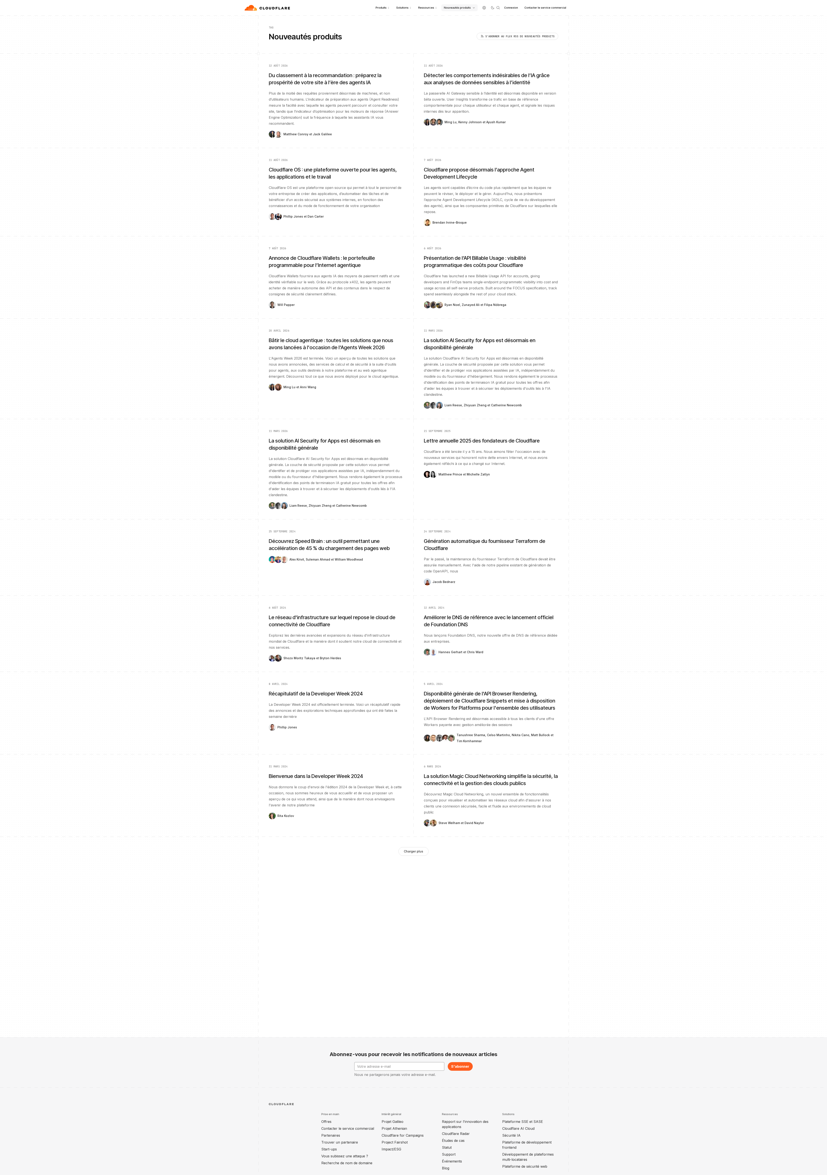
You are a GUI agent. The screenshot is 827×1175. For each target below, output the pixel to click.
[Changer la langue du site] (484, 8)
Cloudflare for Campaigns (403, 1135)
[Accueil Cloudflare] (268, 8)
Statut (447, 1147)
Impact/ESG (391, 1149)
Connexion (511, 7)
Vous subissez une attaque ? (344, 1156)
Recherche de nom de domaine (346, 1163)
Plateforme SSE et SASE (522, 1121)
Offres (326, 1121)
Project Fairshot (395, 1142)
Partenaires (330, 1135)
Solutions (402, 7)
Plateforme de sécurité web (524, 1166)
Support (448, 1154)
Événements (452, 1161)
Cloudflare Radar (456, 1133)
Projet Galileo (392, 1121)
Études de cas (453, 1140)
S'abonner (460, 1066)
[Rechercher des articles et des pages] (498, 7)
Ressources (426, 7)
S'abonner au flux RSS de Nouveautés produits (520, 36)
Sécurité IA (511, 1135)
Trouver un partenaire (339, 1142)
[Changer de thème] (492, 7)
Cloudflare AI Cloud (518, 1128)
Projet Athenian (394, 1128)
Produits (381, 7)
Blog (445, 1168)
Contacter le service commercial (545, 7)
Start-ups (329, 1149)
